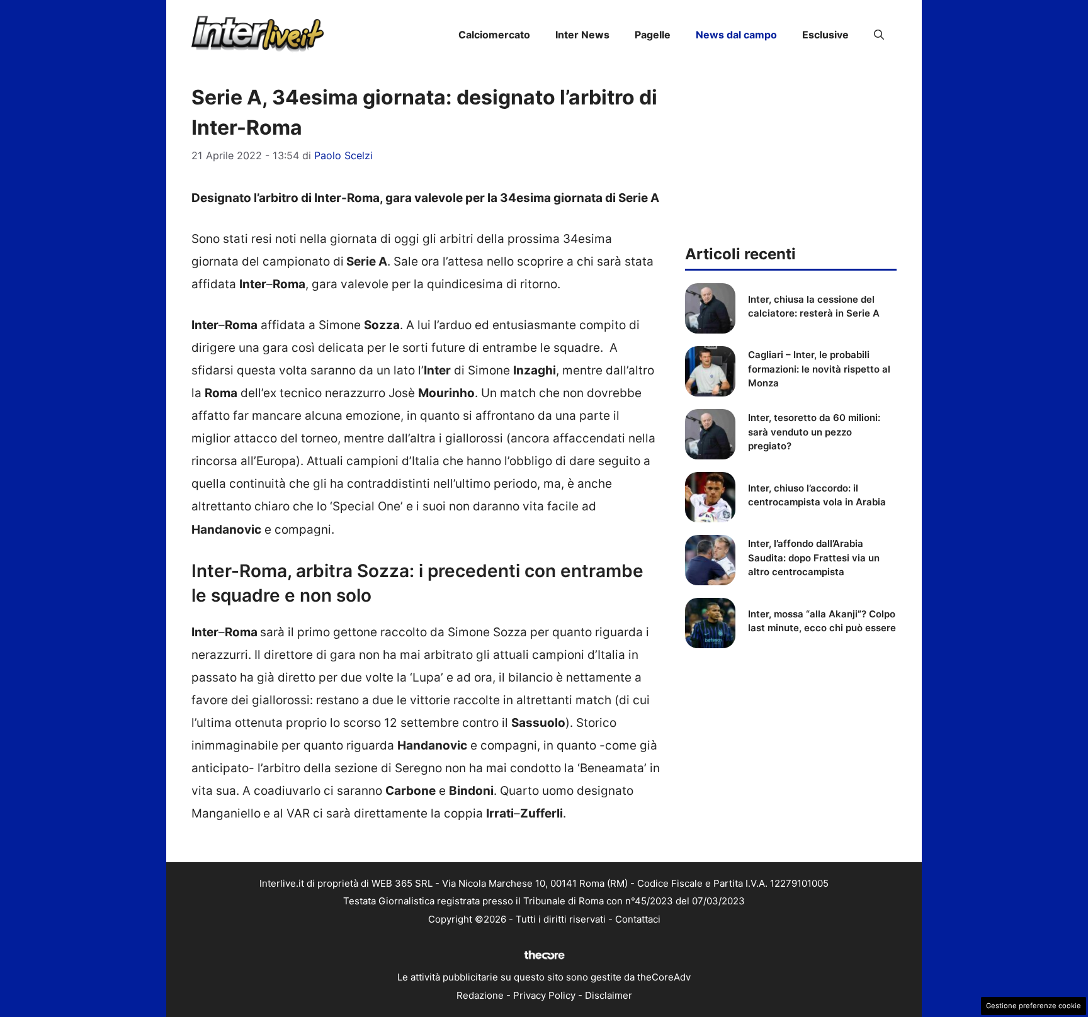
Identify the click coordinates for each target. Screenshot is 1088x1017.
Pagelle (653, 34)
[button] (879, 34)
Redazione (480, 995)
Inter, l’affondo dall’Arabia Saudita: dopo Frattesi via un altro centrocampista (814, 557)
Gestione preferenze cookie (1033, 1005)
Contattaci (637, 919)
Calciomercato (494, 34)
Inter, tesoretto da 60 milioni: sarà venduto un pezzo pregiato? (814, 432)
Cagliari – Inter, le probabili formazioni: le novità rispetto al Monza (819, 369)
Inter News (582, 34)
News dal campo (736, 34)
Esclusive (825, 34)
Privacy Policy (544, 995)
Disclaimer (608, 995)
